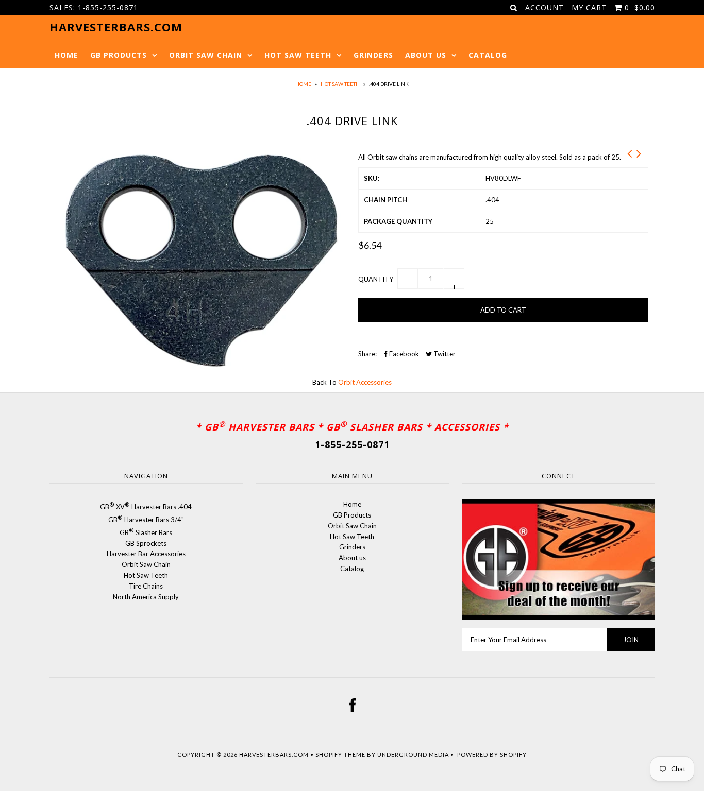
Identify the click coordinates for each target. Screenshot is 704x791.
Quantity (375, 279)
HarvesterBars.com (274, 754)
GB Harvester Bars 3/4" (146, 519)
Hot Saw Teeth (297, 55)
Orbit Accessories (365, 382)
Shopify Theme (340, 754)
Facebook (403, 354)
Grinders (373, 55)
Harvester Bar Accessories (146, 553)
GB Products (118, 55)
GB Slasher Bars (146, 532)
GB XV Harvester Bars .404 (146, 507)
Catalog (487, 55)
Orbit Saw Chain (205, 55)
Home (66, 55)
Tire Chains (146, 586)
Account (544, 7)
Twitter (444, 354)
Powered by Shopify (492, 754)
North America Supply (146, 597)
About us (425, 55)
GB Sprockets (145, 543)
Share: (367, 354)
